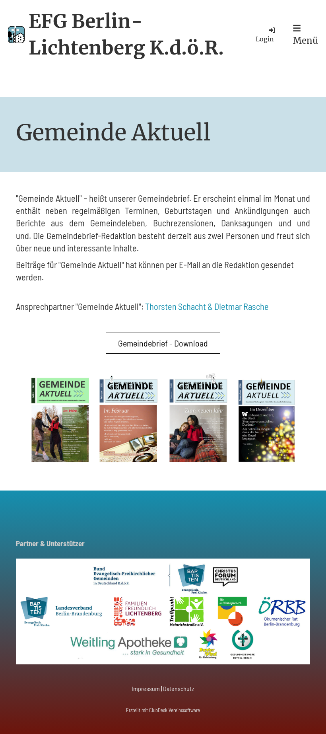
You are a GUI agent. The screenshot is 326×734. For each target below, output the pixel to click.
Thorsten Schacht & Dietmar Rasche (207, 306)
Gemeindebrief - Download (163, 343)
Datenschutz (178, 688)
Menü (305, 40)
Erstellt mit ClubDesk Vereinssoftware (163, 710)
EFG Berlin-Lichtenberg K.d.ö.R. (126, 34)
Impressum (146, 688)
